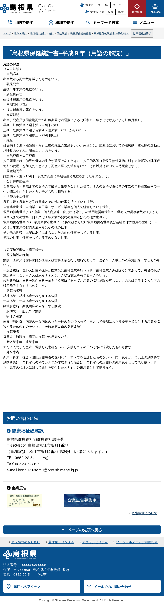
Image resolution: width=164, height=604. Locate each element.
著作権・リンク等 (61, 542)
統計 (51, 33)
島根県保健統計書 (80, 33)
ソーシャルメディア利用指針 (137, 542)
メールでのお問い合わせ (112, 586)
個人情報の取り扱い (25, 542)
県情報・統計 (38, 33)
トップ (7, 33)
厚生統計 (62, 33)
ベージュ (118, 5)
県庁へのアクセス (27, 586)
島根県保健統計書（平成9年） (111, 33)
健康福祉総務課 (142, 33)
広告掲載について (144, 513)
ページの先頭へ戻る (85, 529)
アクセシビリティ (95, 542)
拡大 (110, 12)
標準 (121, 12)
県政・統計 (20, 33)
